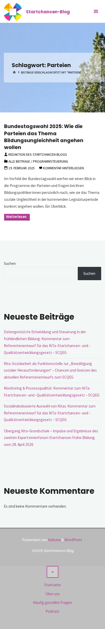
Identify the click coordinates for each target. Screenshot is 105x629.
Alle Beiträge (19, 161)
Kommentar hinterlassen (63, 168)
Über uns (52, 593)
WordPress (73, 539)
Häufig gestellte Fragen (52, 602)
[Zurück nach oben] (52, 572)
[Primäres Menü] (96, 11)
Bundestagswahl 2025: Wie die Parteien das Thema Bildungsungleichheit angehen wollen (43, 137)
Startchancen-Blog (48, 11)
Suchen (10, 263)
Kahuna (54, 539)
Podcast (52, 611)
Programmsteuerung (50, 161)
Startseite (52, 584)
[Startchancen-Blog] (13, 11)
